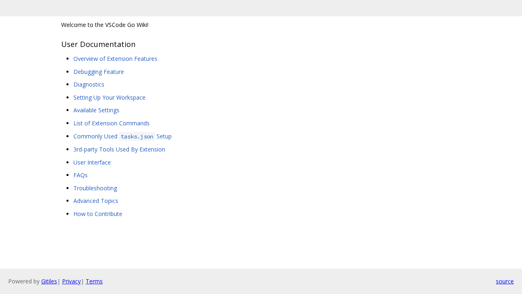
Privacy (71, 281)
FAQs (80, 175)
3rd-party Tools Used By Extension (119, 149)
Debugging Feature (98, 72)
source (505, 281)
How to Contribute (97, 214)
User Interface (92, 162)
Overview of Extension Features (115, 58)
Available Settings (96, 110)
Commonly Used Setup (122, 136)
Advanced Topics (95, 201)
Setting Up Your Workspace (109, 97)
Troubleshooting (95, 188)
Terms (94, 281)
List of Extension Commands (111, 123)
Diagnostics (88, 84)
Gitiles (49, 281)
